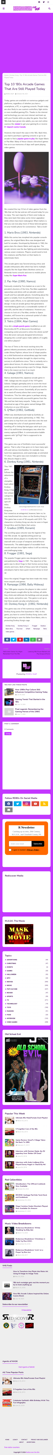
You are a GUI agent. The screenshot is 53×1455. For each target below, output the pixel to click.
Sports (27, 996)
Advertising (27, 960)
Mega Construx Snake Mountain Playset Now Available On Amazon (32, 1207)
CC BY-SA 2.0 (24, 509)
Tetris (45, 629)
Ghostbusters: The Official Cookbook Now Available (30, 1185)
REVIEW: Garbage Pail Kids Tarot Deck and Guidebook (31, 1196)
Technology (27, 1004)
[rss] (44, 803)
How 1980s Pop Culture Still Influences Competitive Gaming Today (31, 691)
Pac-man (20, 629)
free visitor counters (11, 1447)
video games (10, 632)
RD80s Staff (10, 94)
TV (27, 1000)
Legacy (15, 1439)
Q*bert (28, 629)
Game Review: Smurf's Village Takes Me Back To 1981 (30, 1141)
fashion (27, 1011)
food (27, 1015)
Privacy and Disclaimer (39, 1439)
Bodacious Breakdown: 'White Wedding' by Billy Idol (28, 1229)
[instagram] (48, 2)
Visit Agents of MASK (26, 1367)
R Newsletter (26, 1310)
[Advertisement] (26, 42)
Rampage (36, 629)
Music (27, 985)
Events (27, 967)
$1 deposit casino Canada (15, 127)
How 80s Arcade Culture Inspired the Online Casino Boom (31, 1295)
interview (27, 1018)
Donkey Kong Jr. (23, 626)
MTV (27, 978)
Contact (24, 1439)
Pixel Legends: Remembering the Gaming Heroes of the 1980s (29, 710)
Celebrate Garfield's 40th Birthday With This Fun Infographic (31, 1401)
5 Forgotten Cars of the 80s (27, 1129)
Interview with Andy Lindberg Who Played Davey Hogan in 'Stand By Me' (31, 1163)
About (21, 1442)
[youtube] (35, 803)
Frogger (34, 626)
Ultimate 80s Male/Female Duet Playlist (32, 1118)
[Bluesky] (17, 809)
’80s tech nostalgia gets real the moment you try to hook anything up (31, 1283)
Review (27, 993)
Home (6, 75)
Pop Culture (27, 989)
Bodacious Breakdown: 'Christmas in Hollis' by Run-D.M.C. (30, 1240)
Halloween (27, 974)
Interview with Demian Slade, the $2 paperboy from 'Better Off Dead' (30, 1152)
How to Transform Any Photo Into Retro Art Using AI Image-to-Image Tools (30, 1272)
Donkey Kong (14, 75)
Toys (27, 1007)
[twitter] (43, 2)
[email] (9, 809)
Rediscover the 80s (32, 1452)
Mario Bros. (9, 629)
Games (27, 971)
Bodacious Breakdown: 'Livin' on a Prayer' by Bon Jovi (29, 1251)
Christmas (27, 963)
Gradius (43, 626)
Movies (27, 982)
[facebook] (39, 2)
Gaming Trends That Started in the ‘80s (30, 700)
